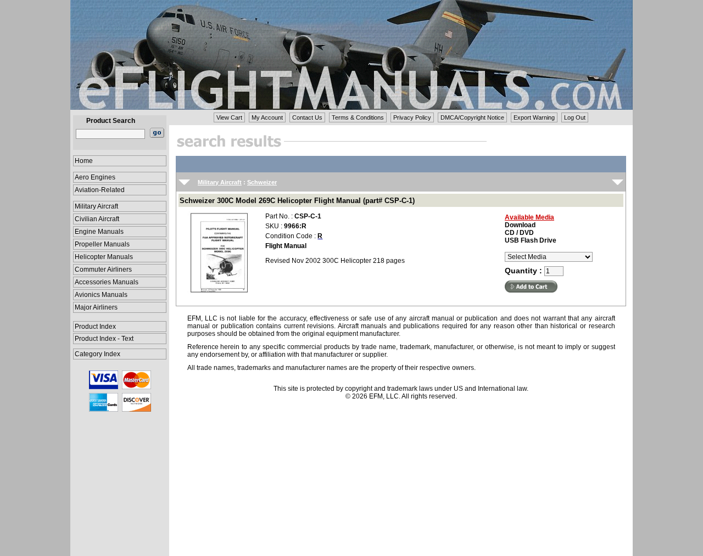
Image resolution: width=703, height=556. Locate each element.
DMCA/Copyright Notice (472, 117)
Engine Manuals (99, 231)
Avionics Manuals (101, 295)
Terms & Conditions (358, 117)
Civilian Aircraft (97, 219)
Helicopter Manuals (104, 257)
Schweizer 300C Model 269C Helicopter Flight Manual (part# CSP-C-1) (297, 200)
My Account (267, 117)
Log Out (574, 117)
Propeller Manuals (102, 244)
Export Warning (534, 117)
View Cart (229, 117)
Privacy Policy (412, 117)
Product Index (95, 326)
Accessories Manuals (106, 282)
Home (84, 161)
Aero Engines (95, 177)
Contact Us (307, 117)
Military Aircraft (96, 206)
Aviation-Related (100, 190)
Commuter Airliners (103, 269)
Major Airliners (96, 307)
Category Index (97, 354)
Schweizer (262, 182)
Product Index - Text (104, 338)
